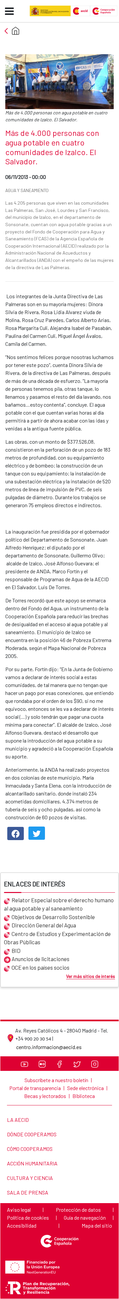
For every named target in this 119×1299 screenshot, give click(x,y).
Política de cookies (28, 1217)
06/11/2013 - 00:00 (41, 176)
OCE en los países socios (40, 967)
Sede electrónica (85, 1088)
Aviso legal (19, 1209)
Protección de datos (78, 1209)
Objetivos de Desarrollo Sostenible (53, 916)
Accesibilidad (21, 1225)
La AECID (18, 1119)
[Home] (15, 31)
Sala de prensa (27, 1192)
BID (16, 950)
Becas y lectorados (45, 1096)
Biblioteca (83, 1096)
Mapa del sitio (97, 1225)
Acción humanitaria (32, 1163)
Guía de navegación (85, 1217)
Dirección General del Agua (44, 925)
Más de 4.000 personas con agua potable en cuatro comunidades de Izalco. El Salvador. (52, 147)
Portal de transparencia (35, 1088)
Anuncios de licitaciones (40, 958)
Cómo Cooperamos (30, 1149)
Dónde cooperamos (32, 1134)
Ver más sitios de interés (90, 976)
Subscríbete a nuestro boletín (56, 1080)
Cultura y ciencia (30, 1178)
